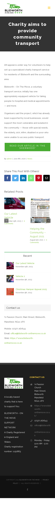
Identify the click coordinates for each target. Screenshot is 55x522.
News (30, 159)
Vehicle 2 (20, 276)
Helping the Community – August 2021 (38, 232)
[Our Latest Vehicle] (10, 264)
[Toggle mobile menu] (49, 7)
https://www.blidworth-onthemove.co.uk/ (42, 411)
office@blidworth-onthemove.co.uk (28, 333)
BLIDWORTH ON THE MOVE (29, 480)
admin (9, 159)
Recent (27, 255)
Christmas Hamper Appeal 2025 (31, 289)
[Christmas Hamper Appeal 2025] (10, 290)
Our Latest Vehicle (25, 263)
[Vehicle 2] (10, 277)
